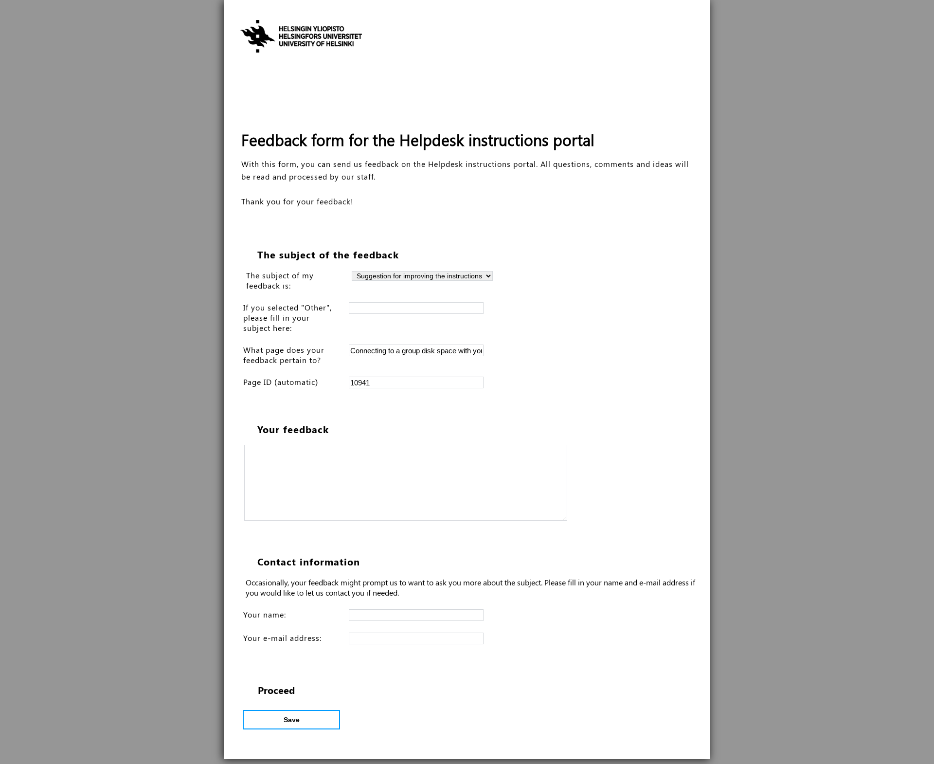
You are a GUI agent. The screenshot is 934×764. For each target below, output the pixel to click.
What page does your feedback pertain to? (283, 355)
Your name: (264, 614)
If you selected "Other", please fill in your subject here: (287, 317)
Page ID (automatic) (280, 382)
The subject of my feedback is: (280, 280)
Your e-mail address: (282, 638)
